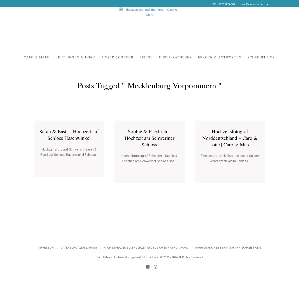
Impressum (46, 247)
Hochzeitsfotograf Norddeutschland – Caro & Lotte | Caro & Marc (230, 138)
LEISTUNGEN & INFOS (76, 57)
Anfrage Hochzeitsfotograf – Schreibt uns (228, 247)
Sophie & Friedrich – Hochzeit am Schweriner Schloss (149, 138)
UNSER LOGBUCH (118, 57)
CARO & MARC (36, 57)
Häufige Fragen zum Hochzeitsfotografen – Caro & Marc (146, 247)
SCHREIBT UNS (261, 57)
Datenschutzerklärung (79, 247)
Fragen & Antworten (219, 57)
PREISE (146, 57)
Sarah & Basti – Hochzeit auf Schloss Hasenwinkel (69, 134)
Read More (69, 166)
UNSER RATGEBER (175, 57)
